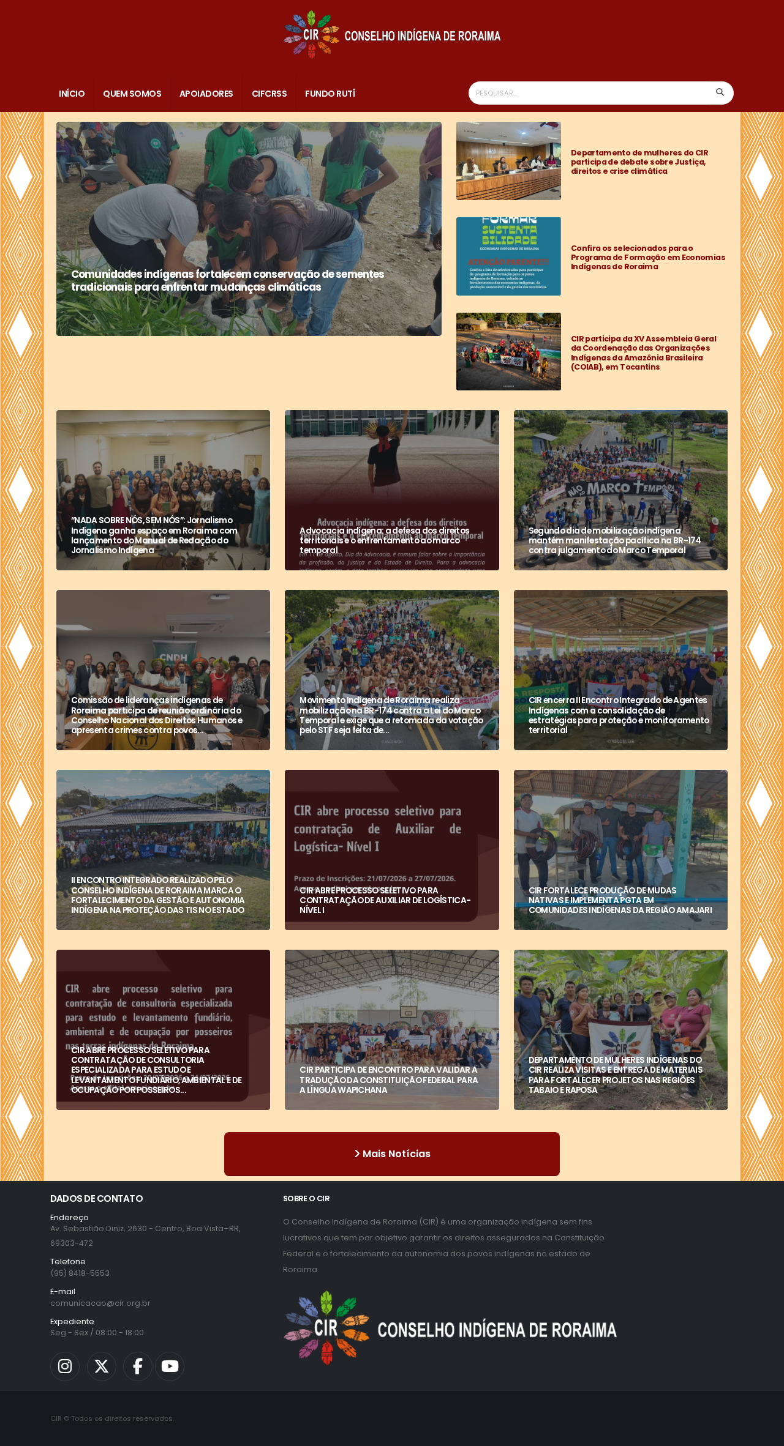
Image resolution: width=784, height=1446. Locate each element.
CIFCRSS (269, 94)
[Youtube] (169, 1366)
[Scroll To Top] (762, 1432)
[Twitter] (101, 1366)
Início (72, 94)
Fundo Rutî (330, 94)
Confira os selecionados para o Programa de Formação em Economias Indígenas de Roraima (648, 257)
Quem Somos (132, 94)
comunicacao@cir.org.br (100, 1303)
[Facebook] (138, 1366)
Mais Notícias (395, 1154)
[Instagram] (65, 1366)
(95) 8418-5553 (80, 1273)
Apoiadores (206, 94)
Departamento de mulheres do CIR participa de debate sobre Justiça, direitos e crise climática (639, 161)
